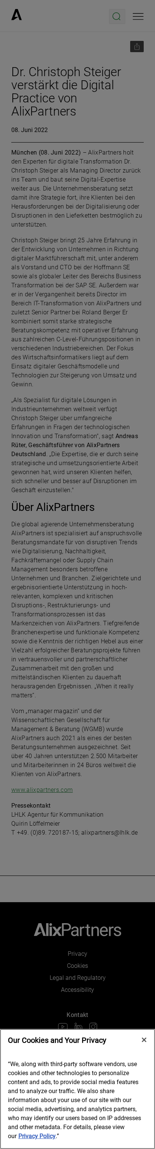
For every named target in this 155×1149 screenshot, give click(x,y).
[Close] (144, 1040)
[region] (77, 1089)
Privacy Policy (37, 1136)
